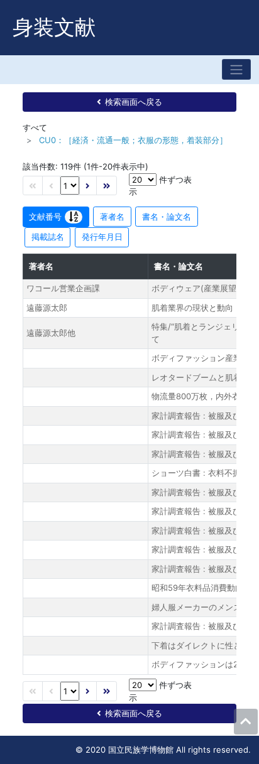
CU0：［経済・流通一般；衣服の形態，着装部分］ (133, 140)
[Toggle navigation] (236, 69)
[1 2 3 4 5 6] (70, 185)
